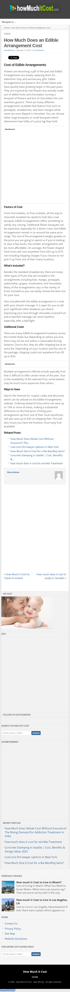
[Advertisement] (35, 166)
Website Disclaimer (16, 938)
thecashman (9, 50)
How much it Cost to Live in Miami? (39, 882)
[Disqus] (35, 529)
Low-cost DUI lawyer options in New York (31, 857)
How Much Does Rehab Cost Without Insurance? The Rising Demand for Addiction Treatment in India (36, 832)
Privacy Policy (13, 928)
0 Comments (38, 50)
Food (7, 33)
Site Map (10, 933)
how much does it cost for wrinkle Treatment (33, 842)
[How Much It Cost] (35, 12)
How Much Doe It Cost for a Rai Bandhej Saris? (34, 863)
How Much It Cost (35, 972)
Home (6, 28)
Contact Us (11, 923)
